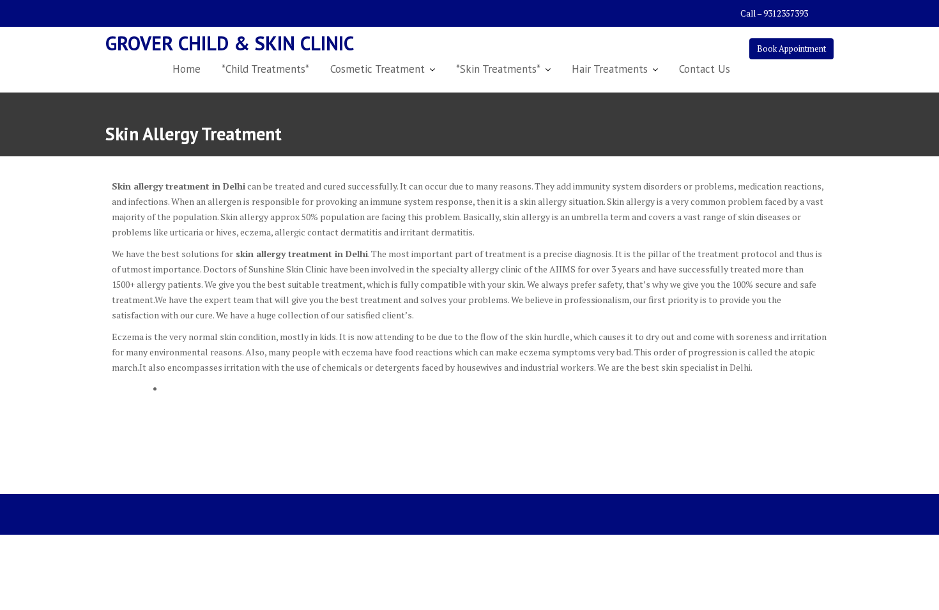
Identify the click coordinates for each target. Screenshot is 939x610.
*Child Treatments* (265, 69)
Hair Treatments (610, 69)
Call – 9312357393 (774, 13)
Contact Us (704, 69)
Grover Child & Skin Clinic (229, 43)
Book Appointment (791, 48)
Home (186, 69)
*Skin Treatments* (498, 69)
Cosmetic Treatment (377, 69)
